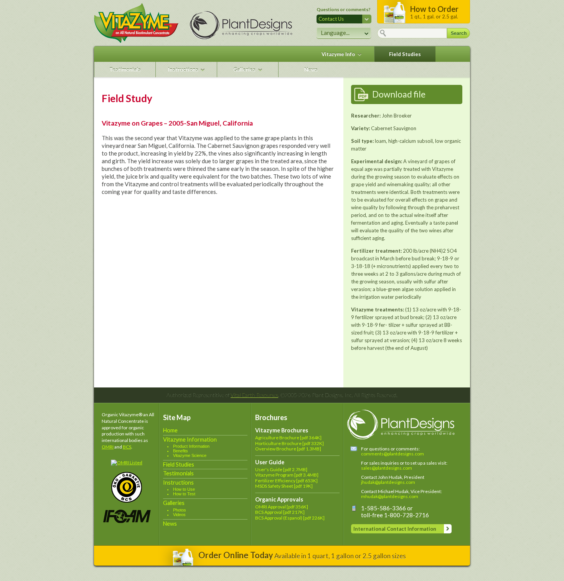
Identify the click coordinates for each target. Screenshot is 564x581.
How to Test (184, 494)
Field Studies (405, 54)
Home (170, 430)
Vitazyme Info (338, 54)
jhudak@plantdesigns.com (388, 482)
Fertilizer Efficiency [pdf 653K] (286, 480)
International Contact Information (394, 529)
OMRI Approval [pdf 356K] (281, 507)
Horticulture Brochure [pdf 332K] (289, 443)
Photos (179, 510)
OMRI (108, 447)
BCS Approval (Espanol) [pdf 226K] (290, 518)
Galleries (244, 69)
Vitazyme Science (189, 455)
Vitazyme (136, 23)
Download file (398, 94)
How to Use (184, 489)
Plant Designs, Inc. (247, 25)
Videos (179, 514)
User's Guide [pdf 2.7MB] (281, 469)
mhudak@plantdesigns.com (389, 496)
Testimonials (125, 69)
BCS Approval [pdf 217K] (280, 512)
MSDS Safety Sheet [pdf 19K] (284, 486)
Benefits (180, 451)
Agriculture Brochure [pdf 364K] (288, 437)
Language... (335, 32)
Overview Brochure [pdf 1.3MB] (288, 449)
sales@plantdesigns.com (386, 468)
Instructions (183, 69)
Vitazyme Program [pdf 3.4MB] (286, 475)
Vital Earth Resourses (254, 395)
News (311, 69)
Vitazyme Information (190, 439)
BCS (127, 447)
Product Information (191, 446)
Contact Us (331, 19)
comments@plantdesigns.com (392, 454)
